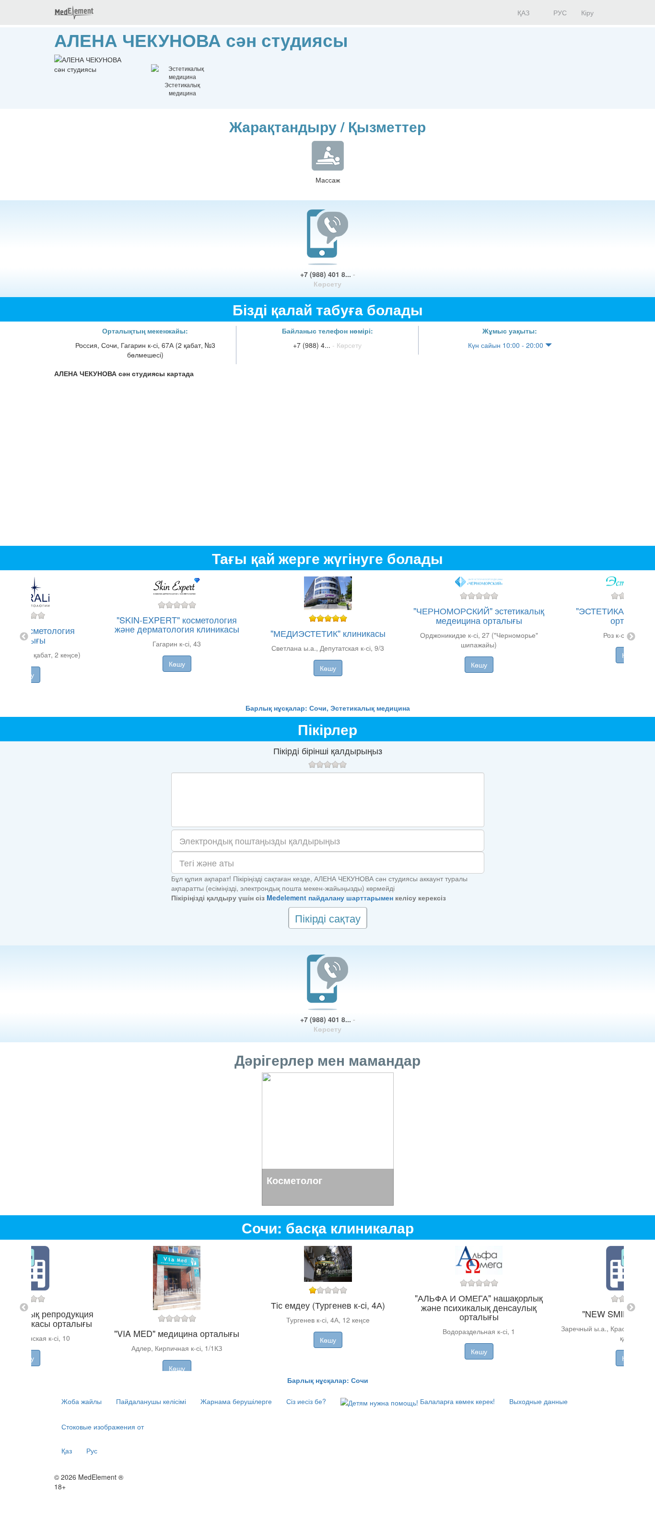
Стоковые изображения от (102, 1426)
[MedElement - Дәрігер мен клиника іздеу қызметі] (74, 12)
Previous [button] (24, 637)
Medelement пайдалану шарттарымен (330, 897)
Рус (91, 1450)
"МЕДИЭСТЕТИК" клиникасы (328, 633)
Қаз (66, 1450)
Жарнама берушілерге (236, 1401)
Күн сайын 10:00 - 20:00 (506, 345)
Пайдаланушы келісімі (151, 1401)
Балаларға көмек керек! (456, 1401)
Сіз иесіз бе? (306, 1401)
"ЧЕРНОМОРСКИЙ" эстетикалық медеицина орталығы (478, 615)
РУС (559, 12)
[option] (327, 637)
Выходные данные (538, 1401)
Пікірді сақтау (328, 917)
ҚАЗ (522, 12)
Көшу (177, 663)
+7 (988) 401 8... (327, 278)
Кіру (587, 12)
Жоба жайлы (81, 1401)
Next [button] (631, 637)
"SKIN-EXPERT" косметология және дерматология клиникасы (177, 624)
